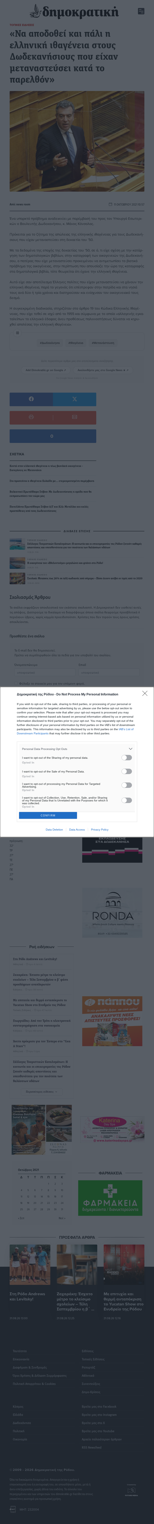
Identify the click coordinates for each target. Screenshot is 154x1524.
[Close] (146, 694)
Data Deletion (54, 829)
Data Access (77, 829)
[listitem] (77, 749)
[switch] (127, 757)
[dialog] (77, 762)
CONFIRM (48, 815)
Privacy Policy (99, 829)
